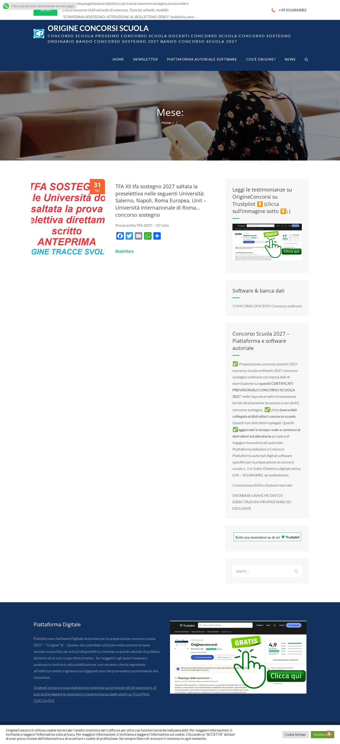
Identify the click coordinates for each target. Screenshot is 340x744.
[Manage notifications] (329, 734)
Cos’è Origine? (261, 59)
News (290, 59)
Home (118, 59)
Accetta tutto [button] (322, 734)
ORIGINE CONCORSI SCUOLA (98, 28)
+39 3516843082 (292, 10)
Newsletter (145, 59)
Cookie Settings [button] (295, 734)
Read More (124, 251)
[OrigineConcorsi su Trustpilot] (267, 241)
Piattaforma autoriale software (202, 59)
